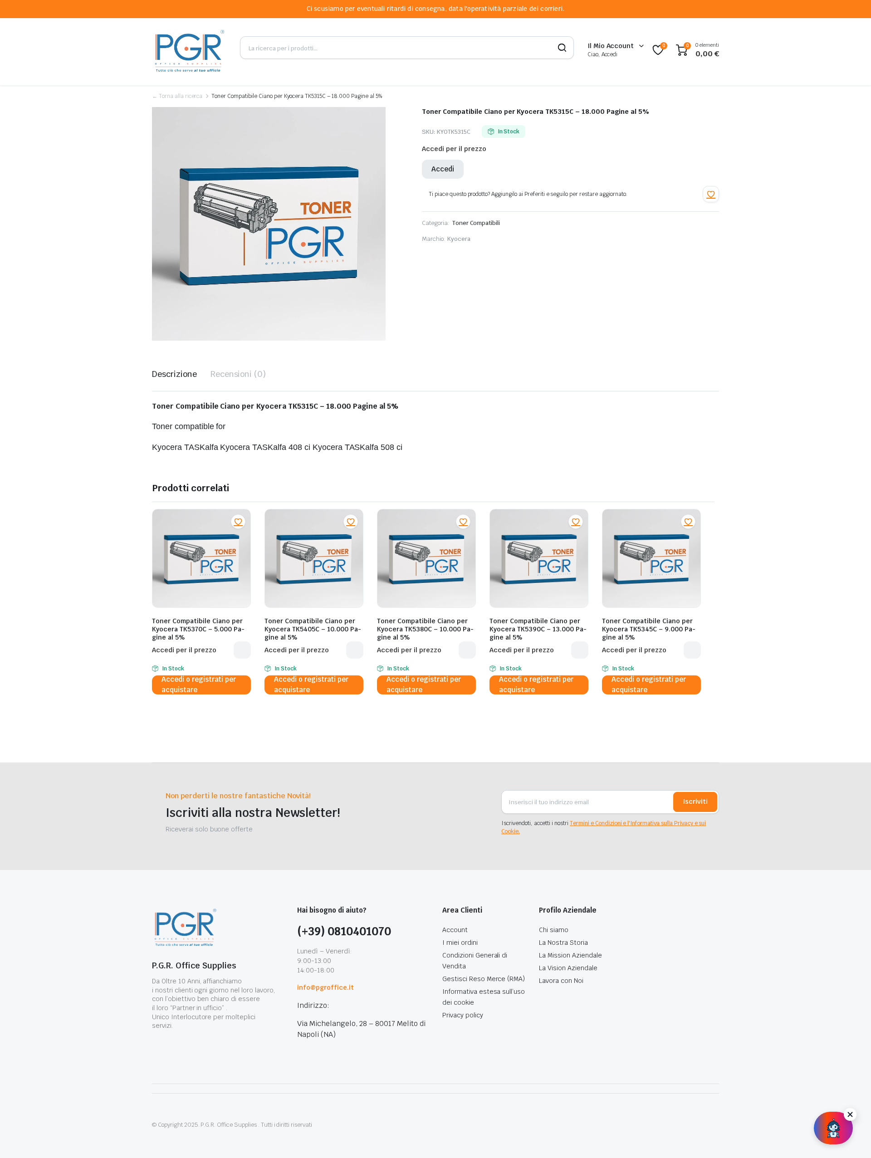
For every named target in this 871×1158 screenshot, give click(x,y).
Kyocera (458, 239)
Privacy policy (462, 1015)
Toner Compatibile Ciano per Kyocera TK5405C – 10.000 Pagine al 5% (312, 629)
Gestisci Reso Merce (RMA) (483, 979)
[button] (711, 194)
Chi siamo (553, 930)
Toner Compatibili (476, 223)
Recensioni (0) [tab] (238, 374)
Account (455, 930)
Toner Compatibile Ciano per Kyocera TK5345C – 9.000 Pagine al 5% (648, 629)
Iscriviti (695, 801)
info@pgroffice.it (325, 987)
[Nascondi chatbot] (850, 1114)
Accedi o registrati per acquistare (198, 684)
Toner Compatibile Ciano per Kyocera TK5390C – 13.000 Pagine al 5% (538, 629)
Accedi (442, 169)
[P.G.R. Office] (189, 50)
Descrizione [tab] (174, 374)
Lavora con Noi (561, 981)
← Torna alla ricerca (177, 96)
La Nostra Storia (563, 942)
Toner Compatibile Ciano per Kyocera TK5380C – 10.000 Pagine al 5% (425, 629)
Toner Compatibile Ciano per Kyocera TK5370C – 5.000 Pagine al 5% (198, 629)
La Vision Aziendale (568, 968)
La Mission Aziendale (570, 955)
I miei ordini (460, 942)
